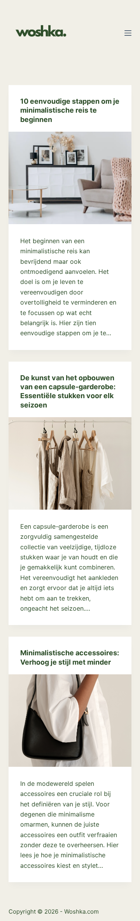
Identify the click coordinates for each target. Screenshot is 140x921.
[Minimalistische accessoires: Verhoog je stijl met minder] (70, 720)
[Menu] (127, 33)
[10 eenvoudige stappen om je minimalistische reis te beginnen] (70, 178)
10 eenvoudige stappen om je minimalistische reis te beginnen (69, 110)
